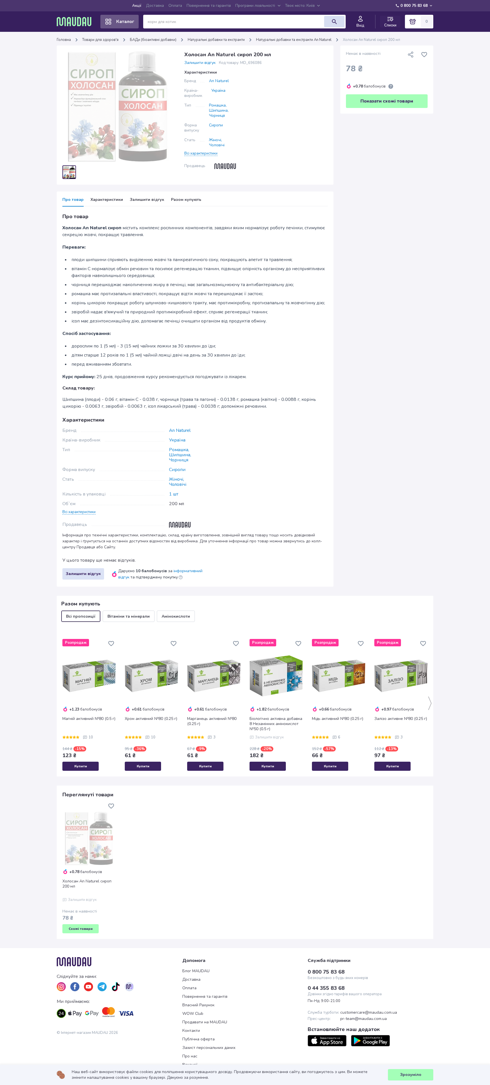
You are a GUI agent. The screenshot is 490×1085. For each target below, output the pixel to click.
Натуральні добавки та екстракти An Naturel (293, 40)
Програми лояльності (255, 5)
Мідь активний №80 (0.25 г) (337, 718)
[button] (200, 153)
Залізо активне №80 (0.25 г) (400, 718)
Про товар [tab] (73, 199)
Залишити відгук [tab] (147, 199)
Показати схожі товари (386, 101)
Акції (136, 5)
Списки (390, 25)
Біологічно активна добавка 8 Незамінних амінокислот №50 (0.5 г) (276, 724)
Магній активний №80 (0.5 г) (88, 718)
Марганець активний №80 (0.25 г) (211, 721)
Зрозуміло (410, 1074)
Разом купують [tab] (186, 199)
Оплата (175, 5)
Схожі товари (81, 928)
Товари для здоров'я (100, 40)
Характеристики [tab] (106, 199)
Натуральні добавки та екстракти (216, 40)
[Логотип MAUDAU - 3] (119, 961)
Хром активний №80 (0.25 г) (151, 718)
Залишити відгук (200, 62)
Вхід (360, 25)
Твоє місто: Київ (300, 5)
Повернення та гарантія (209, 5)
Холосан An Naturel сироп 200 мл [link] (371, 40)
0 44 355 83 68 (326, 988)
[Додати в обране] (424, 54)
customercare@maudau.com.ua (368, 1012)
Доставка (155, 5)
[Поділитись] (410, 54)
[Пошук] (334, 21)
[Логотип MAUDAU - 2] (76, 21)
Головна (64, 40)
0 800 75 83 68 (414, 5)
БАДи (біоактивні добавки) (153, 40)
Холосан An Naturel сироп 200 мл (86, 884)
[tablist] (195, 201)
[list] (61, 986)
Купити (80, 766)
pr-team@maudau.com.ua (363, 1018)
